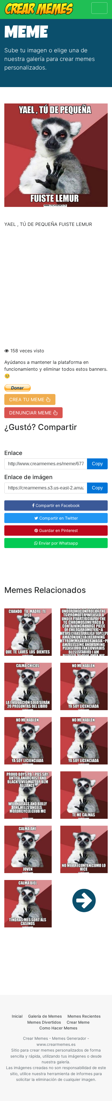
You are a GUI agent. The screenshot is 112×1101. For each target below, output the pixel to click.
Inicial (17, 1016)
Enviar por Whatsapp (58, 543)
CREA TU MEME (27, 399)
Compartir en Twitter (58, 518)
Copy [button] (97, 463)
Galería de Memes (45, 1016)
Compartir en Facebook (57, 505)
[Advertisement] (56, 288)
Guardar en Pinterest (58, 530)
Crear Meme (78, 1022)
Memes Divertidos (44, 1022)
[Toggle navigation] (99, 8)
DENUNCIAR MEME (31, 413)
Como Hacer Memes (58, 1028)
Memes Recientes (84, 1016)
